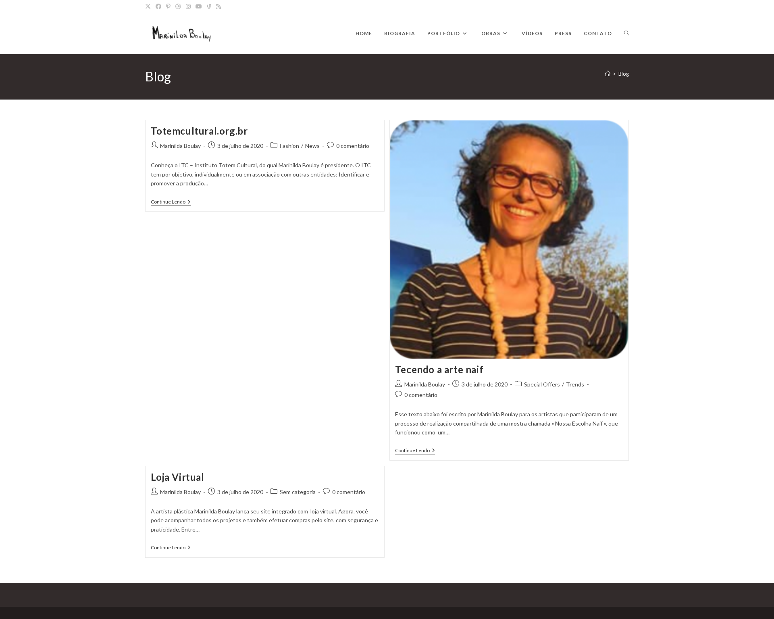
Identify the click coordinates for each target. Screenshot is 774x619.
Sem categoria (298, 491)
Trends (575, 384)
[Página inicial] (607, 74)
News (312, 145)
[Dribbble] (178, 6)
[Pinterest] (168, 6)
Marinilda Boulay (180, 145)
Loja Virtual (177, 477)
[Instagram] (188, 6)
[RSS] (218, 6)
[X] (149, 6)
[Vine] (209, 6)
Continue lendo (171, 202)
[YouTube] (198, 6)
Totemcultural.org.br (199, 131)
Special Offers (542, 384)
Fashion (289, 145)
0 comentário (352, 145)
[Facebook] (158, 6)
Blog (623, 74)
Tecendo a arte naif (439, 369)
